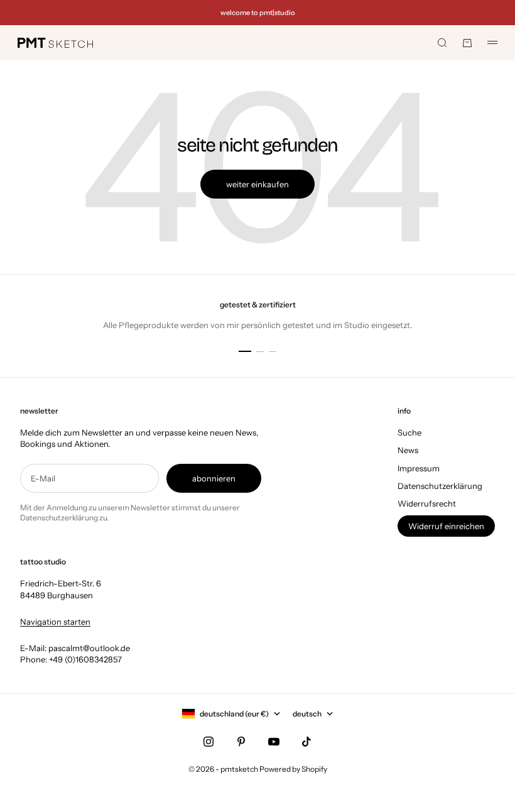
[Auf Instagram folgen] (208, 741)
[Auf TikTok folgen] (306, 741)
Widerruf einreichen (446, 526)
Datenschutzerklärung (440, 486)
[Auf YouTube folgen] (274, 741)
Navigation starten (55, 622)
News (408, 450)
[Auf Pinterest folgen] (241, 741)
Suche (409, 432)
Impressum (419, 468)
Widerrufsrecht (427, 503)
